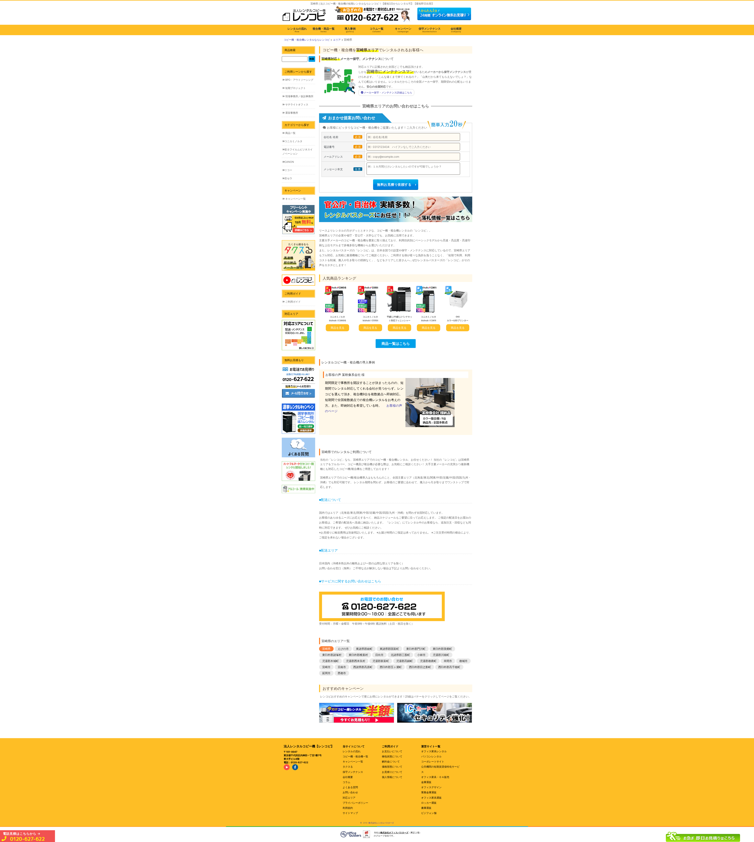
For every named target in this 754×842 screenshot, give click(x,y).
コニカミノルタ (293, 141)
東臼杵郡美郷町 (442, 648)
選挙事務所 (291, 112)
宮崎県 (326, 648)
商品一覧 (290, 133)
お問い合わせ (350, 792)
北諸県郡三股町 (400, 654)
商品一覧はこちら (396, 343)
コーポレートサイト (432, 761)
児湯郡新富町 (380, 661)
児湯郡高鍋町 (404, 661)
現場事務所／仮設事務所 (299, 96)
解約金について (391, 761)
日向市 (379, 654)
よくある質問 (350, 787)
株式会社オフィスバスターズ (394, 832)
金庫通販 (426, 782)
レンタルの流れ (352, 751)
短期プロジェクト (295, 88)
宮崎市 (326, 667)
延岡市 (326, 673)
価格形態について (392, 766)
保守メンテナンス (353, 771)
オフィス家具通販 (431, 797)
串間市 (448, 661)
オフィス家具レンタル (434, 751)
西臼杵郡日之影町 (420, 667)
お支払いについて (392, 751)
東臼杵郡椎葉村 (358, 654)
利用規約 (348, 807)
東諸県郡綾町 (364, 648)
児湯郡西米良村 (355, 661)
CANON (289, 161)
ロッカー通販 (428, 802)
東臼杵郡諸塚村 (331, 654)
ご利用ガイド (293, 301)
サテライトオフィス (296, 104)
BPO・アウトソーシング (299, 79)
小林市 (421, 654)
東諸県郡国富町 (389, 648)
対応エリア (349, 797)
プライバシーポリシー (355, 802)
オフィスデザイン (431, 787)
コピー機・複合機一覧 (355, 756)
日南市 (342, 667)
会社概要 (348, 777)
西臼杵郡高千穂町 (449, 667)
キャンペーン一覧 (295, 198)
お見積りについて (392, 771)
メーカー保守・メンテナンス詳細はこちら (388, 92)
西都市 (342, 673)
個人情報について (392, 777)
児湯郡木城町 (330, 661)
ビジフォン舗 (428, 813)
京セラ (288, 178)
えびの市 (343, 648)
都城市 (463, 661)
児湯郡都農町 (428, 661)
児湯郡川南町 (441, 654)
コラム (346, 782)
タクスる (348, 766)
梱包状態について (392, 756)
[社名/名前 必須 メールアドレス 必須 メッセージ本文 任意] (703, 836)
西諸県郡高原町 (362, 667)
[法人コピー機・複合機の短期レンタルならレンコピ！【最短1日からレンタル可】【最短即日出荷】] (305, 16)
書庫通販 (426, 807)
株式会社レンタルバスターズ (381, 823)
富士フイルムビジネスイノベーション (297, 151)
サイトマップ (350, 813)
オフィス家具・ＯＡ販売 (435, 777)
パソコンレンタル (431, 756)
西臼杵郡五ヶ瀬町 (391, 667)
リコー (288, 170)
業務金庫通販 (428, 792)
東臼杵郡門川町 (415, 648)
